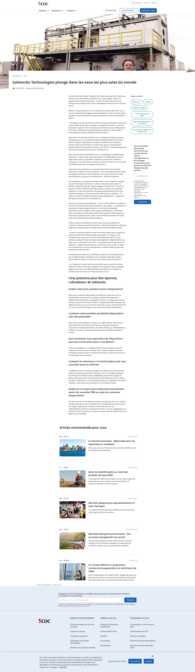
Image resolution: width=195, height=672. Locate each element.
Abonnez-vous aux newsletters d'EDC (142, 646)
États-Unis (136, 102)
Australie (148, 102)
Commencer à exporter (79, 636)
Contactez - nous (148, 10)
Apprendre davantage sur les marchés (142, 123)
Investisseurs (105, 645)
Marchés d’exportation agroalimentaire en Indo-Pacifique (111, 504)
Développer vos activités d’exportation (79, 642)
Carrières (147, 3)
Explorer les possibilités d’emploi (142, 641)
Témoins (62, 667)
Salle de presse (137, 3)
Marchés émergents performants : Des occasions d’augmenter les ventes (109, 535)
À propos (70, 10)
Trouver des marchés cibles (142, 115)
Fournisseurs (105, 641)
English (154, 3)
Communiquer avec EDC (139, 631)
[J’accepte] (152, 656)
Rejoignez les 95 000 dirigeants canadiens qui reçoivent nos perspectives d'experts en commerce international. (94, 595)
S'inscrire (130, 600)
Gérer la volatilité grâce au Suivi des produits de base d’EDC (108, 473)
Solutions (43, 10)
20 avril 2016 (18, 87)
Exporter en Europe (77, 631)
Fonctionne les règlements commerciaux (142, 131)
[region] (97, 662)
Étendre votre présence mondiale (83, 648)
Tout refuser (135, 661)
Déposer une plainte (138, 636)
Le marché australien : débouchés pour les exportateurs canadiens (111, 442)
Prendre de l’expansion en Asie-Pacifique (82, 625)
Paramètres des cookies (117, 661)
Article (25, 76)
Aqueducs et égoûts (139, 108)
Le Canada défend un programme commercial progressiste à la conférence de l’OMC (112, 568)
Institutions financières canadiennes (109, 625)
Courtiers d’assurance (108, 631)
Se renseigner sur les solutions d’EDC (142, 625)
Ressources (57, 10)
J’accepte (148, 661)
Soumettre (142, 202)
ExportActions (16, 76)
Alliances (103, 636)
